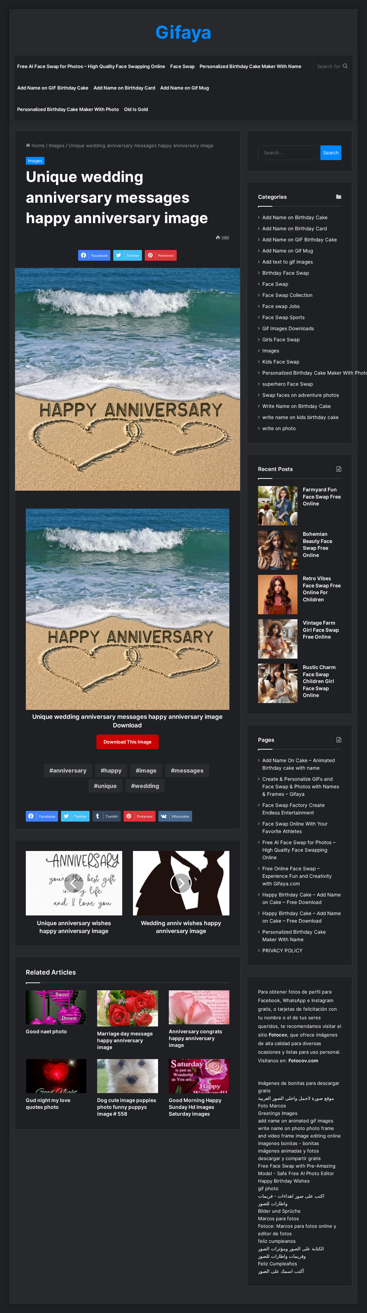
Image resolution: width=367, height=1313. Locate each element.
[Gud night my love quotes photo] (56, 1076)
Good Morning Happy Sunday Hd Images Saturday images (195, 1107)
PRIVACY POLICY (282, 950)
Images (57, 145)
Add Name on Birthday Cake (295, 217)
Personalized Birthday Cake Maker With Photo (68, 109)
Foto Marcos (272, 1105)
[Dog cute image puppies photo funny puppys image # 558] (127, 1076)
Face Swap (182, 66)
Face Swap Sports (283, 317)
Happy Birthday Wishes (284, 1181)
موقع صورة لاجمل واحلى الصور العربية (296, 1098)
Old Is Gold (136, 109)
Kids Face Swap (280, 362)
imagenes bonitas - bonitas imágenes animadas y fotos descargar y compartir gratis (289, 1150)
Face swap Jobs (281, 306)
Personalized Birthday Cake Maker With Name (250, 66)
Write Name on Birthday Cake (296, 406)
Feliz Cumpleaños (277, 1263)
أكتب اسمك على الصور (281, 1271)
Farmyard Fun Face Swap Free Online (322, 496)
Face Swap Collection (287, 295)
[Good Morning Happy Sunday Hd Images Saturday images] (199, 1076)
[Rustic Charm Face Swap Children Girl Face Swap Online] (277, 683)
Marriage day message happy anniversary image (125, 1040)
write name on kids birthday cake (300, 417)
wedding (147, 785)
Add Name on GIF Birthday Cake (53, 88)
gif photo (268, 1188)
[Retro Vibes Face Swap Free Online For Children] (277, 594)
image (148, 770)
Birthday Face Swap (285, 273)
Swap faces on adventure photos (300, 395)
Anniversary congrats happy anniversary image (195, 1038)
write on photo (279, 428)
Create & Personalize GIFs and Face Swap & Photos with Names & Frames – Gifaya (300, 786)
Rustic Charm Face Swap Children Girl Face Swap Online (319, 681)
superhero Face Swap (287, 384)
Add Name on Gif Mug (184, 88)
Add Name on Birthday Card (124, 88)
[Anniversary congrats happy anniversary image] (199, 1007)
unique (107, 785)
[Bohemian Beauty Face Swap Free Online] (277, 550)
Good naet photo (46, 1031)
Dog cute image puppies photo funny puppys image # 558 (126, 1107)
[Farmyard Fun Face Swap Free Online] (277, 505)
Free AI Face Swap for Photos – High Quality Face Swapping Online (91, 66)
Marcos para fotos (278, 1218)
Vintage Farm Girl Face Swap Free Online (321, 630)
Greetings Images (277, 1113)
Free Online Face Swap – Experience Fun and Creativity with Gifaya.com (297, 876)
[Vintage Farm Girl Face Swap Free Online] (277, 639)
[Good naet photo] (56, 1007)
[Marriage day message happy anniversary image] (127, 1008)
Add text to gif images (287, 262)
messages (189, 770)
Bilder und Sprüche (279, 1211)
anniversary (69, 770)
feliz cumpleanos (277, 1241)
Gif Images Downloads (288, 328)
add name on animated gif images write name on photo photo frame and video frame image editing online (299, 1128)
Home (37, 145)
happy (112, 770)
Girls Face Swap (281, 339)
